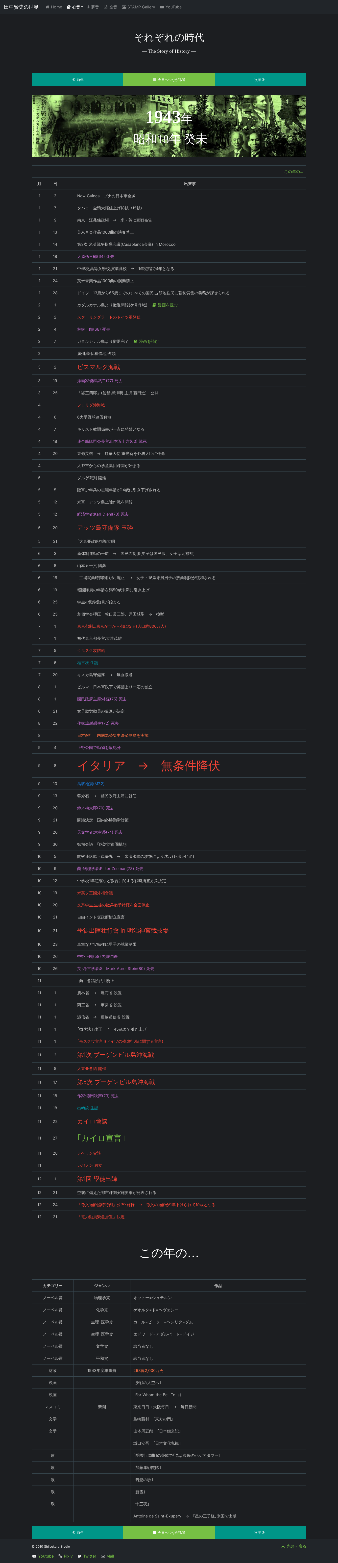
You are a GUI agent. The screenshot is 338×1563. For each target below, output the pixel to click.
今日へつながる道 (172, 80)
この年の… (293, 171)
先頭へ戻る (296, 1546)
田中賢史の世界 (21, 7)
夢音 (93, 6)
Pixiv (68, 1556)
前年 (80, 80)
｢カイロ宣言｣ (101, 1138)
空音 (113, 6)
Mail (110, 1556)
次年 (257, 80)
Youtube (46, 1556)
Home (57, 6)
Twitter (89, 1556)
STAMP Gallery (141, 6)
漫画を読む (168, 304)
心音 (76, 6)
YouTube (174, 6)
